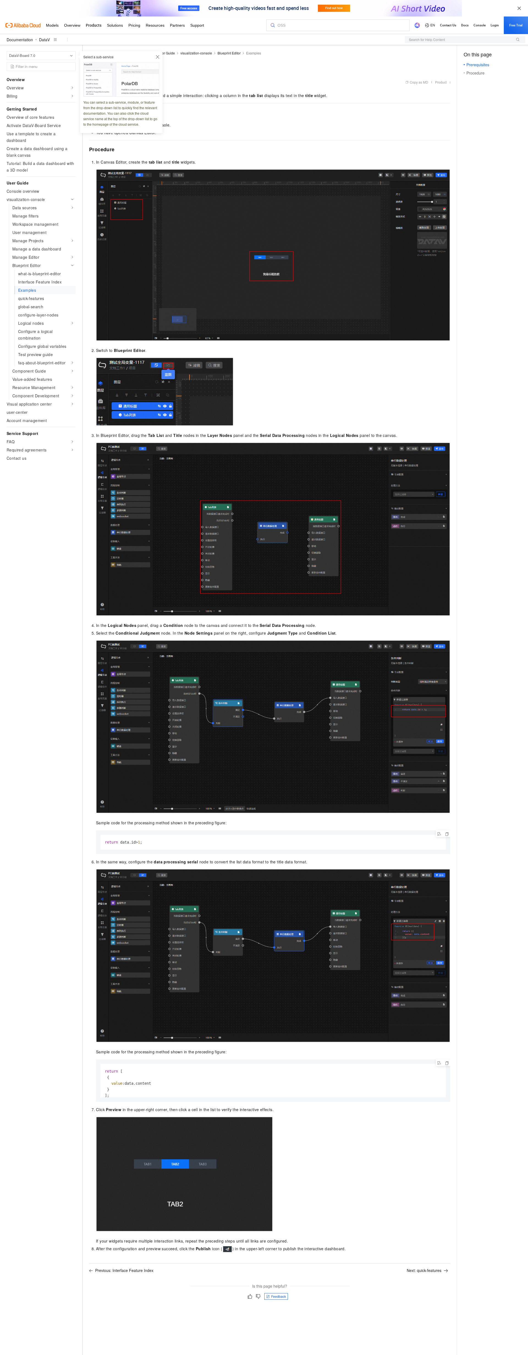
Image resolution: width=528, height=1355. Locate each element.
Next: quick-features (424, 1270)
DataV (44, 39)
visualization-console (196, 53)
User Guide (166, 53)
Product (441, 82)
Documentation (20, 39)
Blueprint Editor (229, 53)
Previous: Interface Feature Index (124, 1270)
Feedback (278, 1296)
